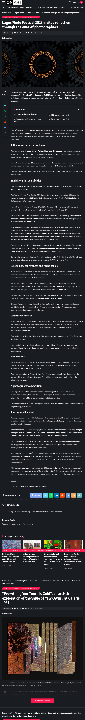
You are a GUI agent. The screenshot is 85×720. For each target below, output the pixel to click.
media (10, 12)
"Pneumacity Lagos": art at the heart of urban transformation (39, 512)
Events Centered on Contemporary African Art (21, 17)
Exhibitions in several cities (60, 115)
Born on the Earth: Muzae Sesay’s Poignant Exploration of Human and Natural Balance (72, 559)
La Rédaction (7, 38)
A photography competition (60, 119)
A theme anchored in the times (26, 114)
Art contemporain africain (38, 487)
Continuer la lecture (42, 701)
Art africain (24, 487)
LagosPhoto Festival (21, 92)
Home (4, 12)
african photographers (35, 430)
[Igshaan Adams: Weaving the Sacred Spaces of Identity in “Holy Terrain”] (32, 545)
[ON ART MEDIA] (14, 2)
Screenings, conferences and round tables (27, 120)
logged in (15, 524)
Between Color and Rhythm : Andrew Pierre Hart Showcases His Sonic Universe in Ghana (53, 559)
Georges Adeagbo (41, 245)
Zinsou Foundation (17, 198)
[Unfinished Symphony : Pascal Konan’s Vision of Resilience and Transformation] (11, 545)
